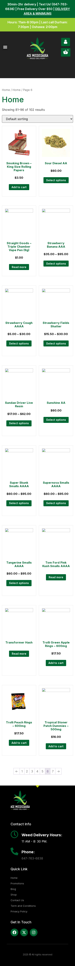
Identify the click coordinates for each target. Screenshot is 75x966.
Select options (56, 180)
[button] (5, 47)
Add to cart (19, 187)
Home (6, 90)
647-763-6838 (32, 858)
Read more (19, 267)
